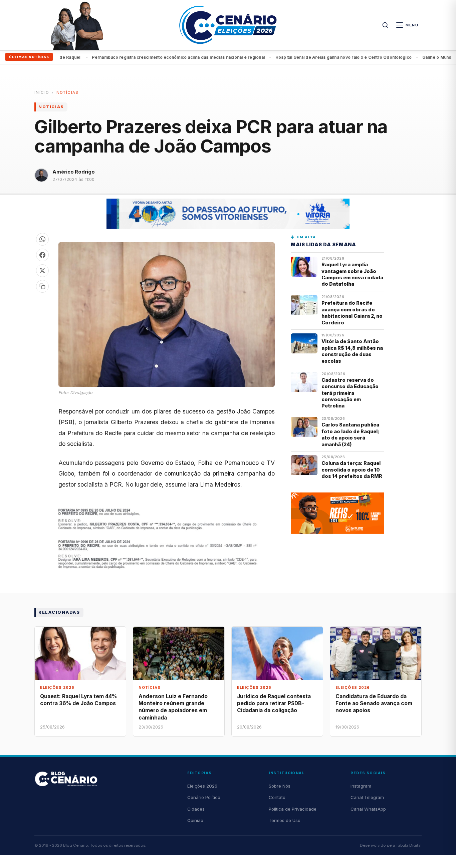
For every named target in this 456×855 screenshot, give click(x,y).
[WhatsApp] (42, 239)
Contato (277, 797)
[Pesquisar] (385, 25)
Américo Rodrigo (73, 172)
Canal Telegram (367, 797)
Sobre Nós (279, 786)
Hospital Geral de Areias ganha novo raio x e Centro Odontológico (186, 57)
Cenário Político (203, 797)
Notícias (67, 92)
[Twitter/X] (42, 270)
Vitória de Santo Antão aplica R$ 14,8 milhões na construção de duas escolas (352, 350)
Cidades (196, 809)
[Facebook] (42, 255)
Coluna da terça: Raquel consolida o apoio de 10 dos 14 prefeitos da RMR (351, 469)
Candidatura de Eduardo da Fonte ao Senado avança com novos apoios (373, 703)
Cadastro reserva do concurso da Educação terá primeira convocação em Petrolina (350, 393)
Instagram (361, 786)
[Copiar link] (42, 286)
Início (41, 92)
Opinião (195, 820)
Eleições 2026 (202, 786)
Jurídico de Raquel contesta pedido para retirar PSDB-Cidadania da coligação (274, 703)
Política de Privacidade (292, 809)
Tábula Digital (409, 845)
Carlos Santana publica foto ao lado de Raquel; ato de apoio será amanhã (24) (350, 434)
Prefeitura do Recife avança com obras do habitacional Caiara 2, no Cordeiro (352, 312)
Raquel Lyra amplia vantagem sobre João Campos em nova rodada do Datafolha (352, 274)
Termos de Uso (284, 820)
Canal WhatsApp (368, 809)
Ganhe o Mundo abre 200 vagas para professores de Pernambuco (333, 57)
